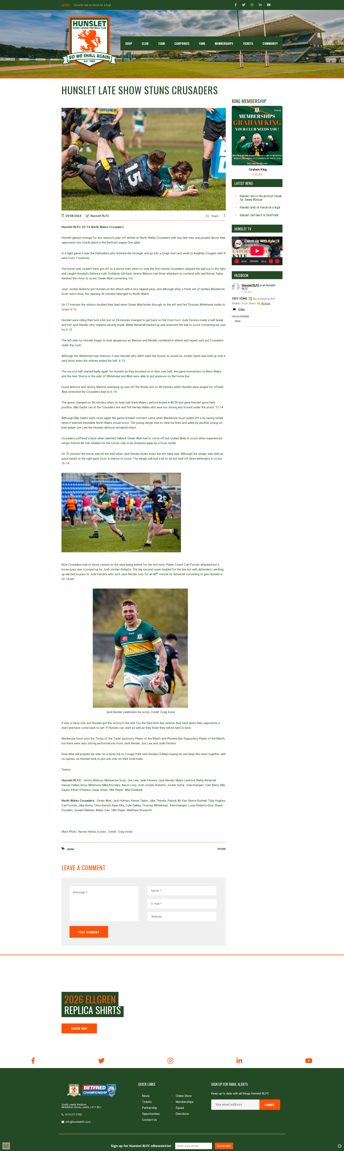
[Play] (237, 261)
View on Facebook (240, 316)
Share (238, 321)
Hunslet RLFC (250, 285)
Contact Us (149, 1120)
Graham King (258, 169)
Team (215, 216)
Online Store (184, 1096)
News (146, 1096)
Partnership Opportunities (151, 1111)
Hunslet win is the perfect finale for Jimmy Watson (261, 197)
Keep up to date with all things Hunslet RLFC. (240, 1093)
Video (241, 309)
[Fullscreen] (277, 261)
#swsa (265, 303)
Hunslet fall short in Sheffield (91, 5)
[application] (257, 251)
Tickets (147, 1102)
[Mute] (271, 261)
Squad (180, 1108)
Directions (182, 1114)
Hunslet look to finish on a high (260, 207)
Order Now (79, 1028)
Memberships (185, 1102)
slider (70, 849)
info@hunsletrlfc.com (78, 1121)
